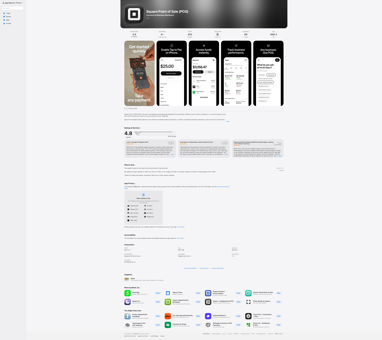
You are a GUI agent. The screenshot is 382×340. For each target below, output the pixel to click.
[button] (13, 13)
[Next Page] (285, 73)
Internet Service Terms (130, 336)
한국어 (252, 333)
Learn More (180, 227)
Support (162, 336)
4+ (232, 256)
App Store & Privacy (143, 336)
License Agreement (217, 268)
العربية (224, 333)
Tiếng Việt (270, 333)
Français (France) (245, 333)
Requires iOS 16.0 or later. (132, 256)
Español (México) (216, 333)
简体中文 (236, 333)
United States (206, 333)
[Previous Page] (122, 73)
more (227, 121)
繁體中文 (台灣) (279, 333)
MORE (172, 154)
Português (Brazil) (261, 333)
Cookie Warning (154, 336)
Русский (230, 333)
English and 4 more (184, 256)
